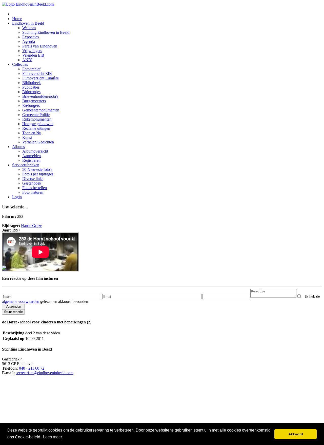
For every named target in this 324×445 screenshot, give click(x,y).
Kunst (27, 137)
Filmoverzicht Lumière (40, 78)
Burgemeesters (34, 101)
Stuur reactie (13, 312)
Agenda (28, 41)
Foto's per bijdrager (37, 174)
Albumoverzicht (35, 151)
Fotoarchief (31, 69)
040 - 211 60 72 (31, 368)
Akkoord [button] (295, 434)
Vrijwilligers (32, 50)
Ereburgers (31, 105)
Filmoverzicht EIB (37, 73)
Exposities (30, 37)
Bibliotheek (31, 82)
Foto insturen (32, 192)
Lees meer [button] (52, 437)
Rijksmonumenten (36, 119)
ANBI (27, 60)
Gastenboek (31, 183)
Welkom (29, 28)
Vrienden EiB (33, 55)
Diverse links (32, 178)
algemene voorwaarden (20, 301)
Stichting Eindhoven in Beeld (45, 32)
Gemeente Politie (36, 114)
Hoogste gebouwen (37, 124)
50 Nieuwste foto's (37, 169)
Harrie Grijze (31, 225)
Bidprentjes (31, 92)
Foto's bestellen (34, 188)
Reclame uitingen (36, 128)
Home (17, 19)
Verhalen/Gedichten (38, 142)
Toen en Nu (31, 133)
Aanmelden (31, 156)
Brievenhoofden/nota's (40, 96)
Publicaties (30, 87)
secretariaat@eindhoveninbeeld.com (44, 373)
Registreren (31, 160)
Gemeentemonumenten (40, 110)
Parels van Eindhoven (39, 46)
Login (17, 197)
